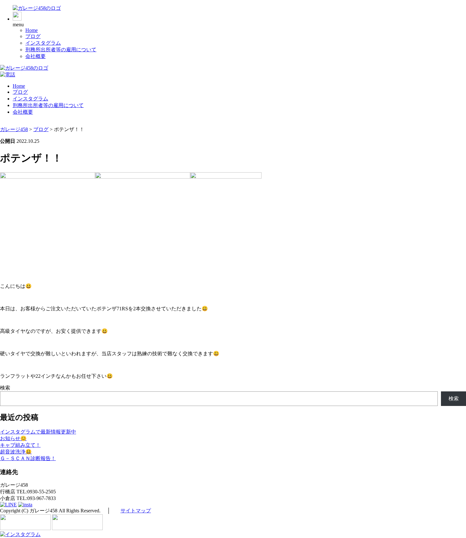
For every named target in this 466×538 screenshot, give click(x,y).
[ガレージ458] (37, 8)
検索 (5, 387)
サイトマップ (135, 510)
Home (31, 30)
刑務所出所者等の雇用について (60, 49)
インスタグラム (43, 43)
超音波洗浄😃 (16, 451)
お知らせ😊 (13, 438)
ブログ (33, 36)
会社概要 (35, 56)
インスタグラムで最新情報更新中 (38, 431)
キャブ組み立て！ (20, 445)
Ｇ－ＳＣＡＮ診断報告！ (28, 458)
